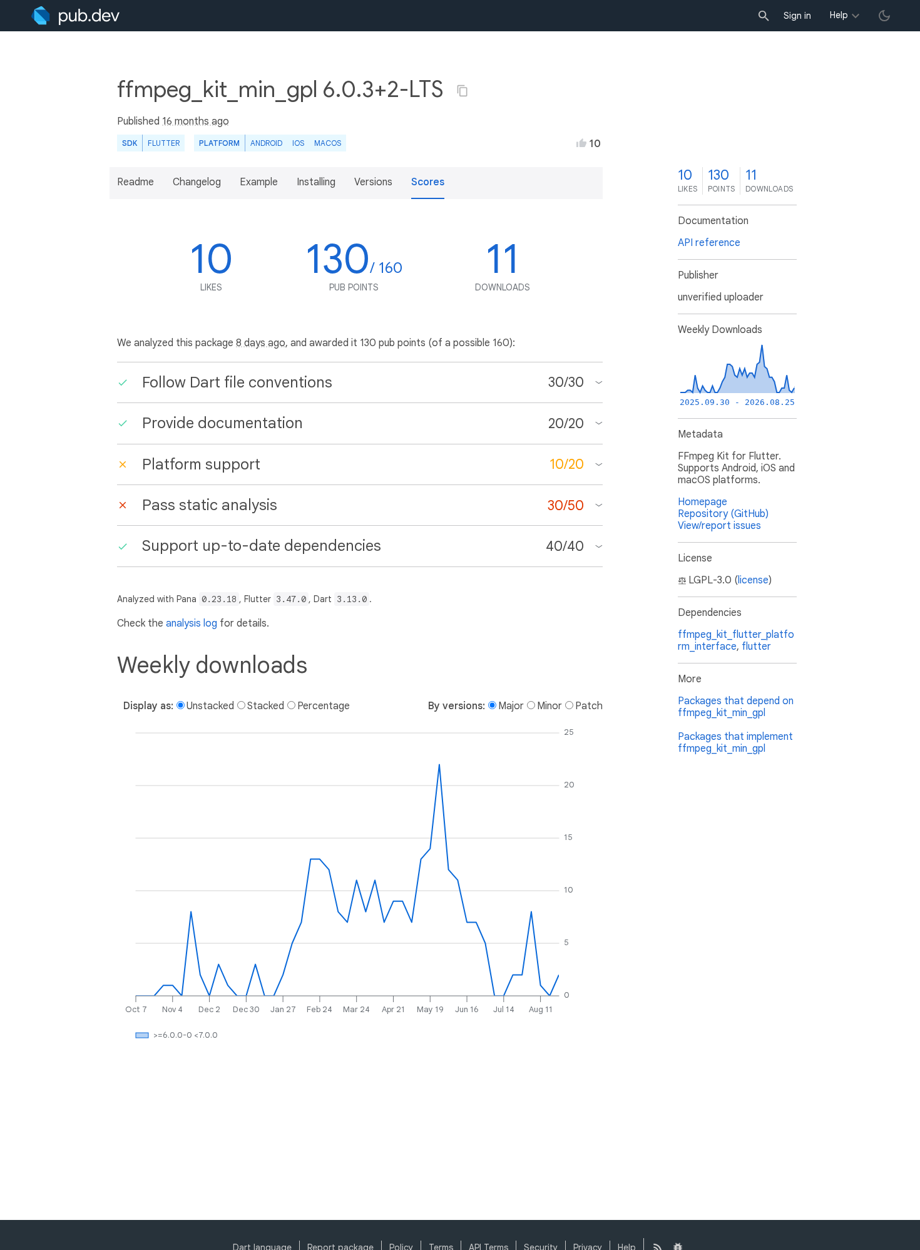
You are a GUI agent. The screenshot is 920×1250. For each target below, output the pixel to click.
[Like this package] (581, 142)
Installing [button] (316, 182)
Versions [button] (373, 182)
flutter (756, 646)
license (753, 580)
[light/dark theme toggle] (884, 15)
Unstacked (210, 706)
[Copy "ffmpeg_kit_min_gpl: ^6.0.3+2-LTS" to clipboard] (462, 91)
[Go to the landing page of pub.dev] (75, 15)
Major (511, 706)
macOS (327, 143)
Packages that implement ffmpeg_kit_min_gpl (735, 742)
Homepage (702, 502)
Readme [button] (135, 182)
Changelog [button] (197, 182)
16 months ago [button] (195, 121)
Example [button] (259, 182)
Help (839, 15)
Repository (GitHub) (723, 514)
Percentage (323, 706)
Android (266, 143)
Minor (549, 706)
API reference (709, 243)
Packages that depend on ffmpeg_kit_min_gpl (736, 707)
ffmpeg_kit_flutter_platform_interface (736, 640)
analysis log (191, 623)
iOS (298, 143)
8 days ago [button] (260, 343)
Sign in (797, 15)
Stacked (265, 706)
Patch (589, 706)
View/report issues (719, 526)
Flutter (164, 143)
